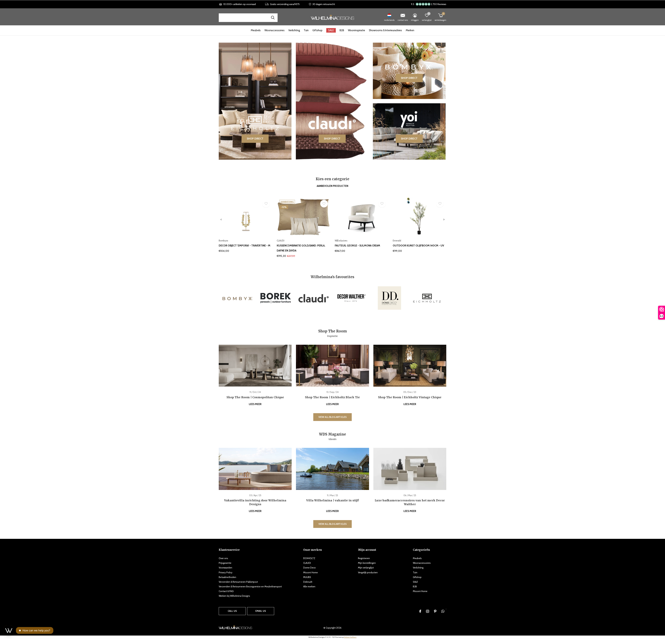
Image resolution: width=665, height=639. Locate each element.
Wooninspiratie (356, 30)
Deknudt (307, 581)
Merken (410, 30)
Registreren (364, 558)
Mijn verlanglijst (366, 567)
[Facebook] (420, 611)
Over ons (223, 558)
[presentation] (221, 219)
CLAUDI (307, 563)
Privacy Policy (225, 572)
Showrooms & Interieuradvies (385, 30)
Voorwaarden (225, 567)
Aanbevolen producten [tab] (332, 186)
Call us (232, 611)
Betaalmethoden (227, 577)
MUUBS (307, 577)
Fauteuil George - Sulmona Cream (357, 245)
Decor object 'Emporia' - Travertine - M (244, 245)
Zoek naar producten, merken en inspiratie (273, 17)
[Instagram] (427, 611)
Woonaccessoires (274, 30)
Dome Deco (309, 567)
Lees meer (255, 404)
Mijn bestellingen (367, 563)
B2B (342, 30)
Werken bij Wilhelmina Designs (234, 595)
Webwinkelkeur (350, 637)
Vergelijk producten (368, 572)
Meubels (256, 30)
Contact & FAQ (226, 591)
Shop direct (255, 138)
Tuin (306, 30)
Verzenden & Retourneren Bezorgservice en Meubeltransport (250, 586)
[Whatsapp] (442, 611)
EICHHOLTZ (309, 558)
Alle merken (309, 586)
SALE (331, 30)
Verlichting (294, 30)
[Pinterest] (435, 611)
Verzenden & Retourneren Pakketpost (238, 581)
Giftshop (317, 30)
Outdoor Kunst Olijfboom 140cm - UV (418, 245)
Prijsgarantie (225, 563)
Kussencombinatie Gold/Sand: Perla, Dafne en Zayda (301, 248)
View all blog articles (332, 417)
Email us (260, 611)
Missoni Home (310, 572)
